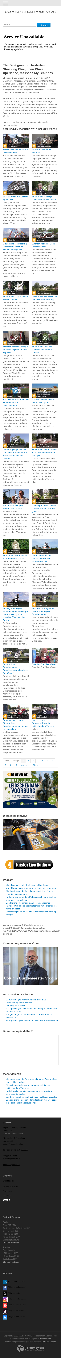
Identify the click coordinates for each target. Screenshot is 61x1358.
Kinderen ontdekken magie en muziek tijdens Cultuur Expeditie (15, 349)
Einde (35, 765)
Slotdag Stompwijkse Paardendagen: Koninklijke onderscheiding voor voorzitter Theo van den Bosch (15, 614)
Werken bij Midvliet (10, 1187)
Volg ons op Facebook (16, 1287)
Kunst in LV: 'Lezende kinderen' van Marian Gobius (42, 349)
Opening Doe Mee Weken (44, 664)
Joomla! (8, 1342)
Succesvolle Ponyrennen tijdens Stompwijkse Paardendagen (43, 611)
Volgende (25, 765)
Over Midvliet (8, 1181)
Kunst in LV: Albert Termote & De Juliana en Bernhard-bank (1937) (44, 452)
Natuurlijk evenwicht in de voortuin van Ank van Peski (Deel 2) (44, 508)
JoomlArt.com (45, 1339)
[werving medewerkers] (30, 834)
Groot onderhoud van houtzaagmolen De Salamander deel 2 (42, 558)
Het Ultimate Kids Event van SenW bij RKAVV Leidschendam (16, 402)
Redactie (6, 1200)
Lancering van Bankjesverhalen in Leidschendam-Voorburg (43, 723)
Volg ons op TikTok (16, 1310)
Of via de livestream (11, 1243)
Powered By (30, 1348)
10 (16, 765)
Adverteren (7, 1191)
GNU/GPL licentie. (49, 1342)
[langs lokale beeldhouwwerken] (30, 789)
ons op (15, 1305)
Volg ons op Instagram (17, 1299)
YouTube (22, 1305)
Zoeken (44, 25)
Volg (10, 1305)
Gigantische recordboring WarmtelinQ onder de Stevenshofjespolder (15, 247)
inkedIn (16, 1281)
